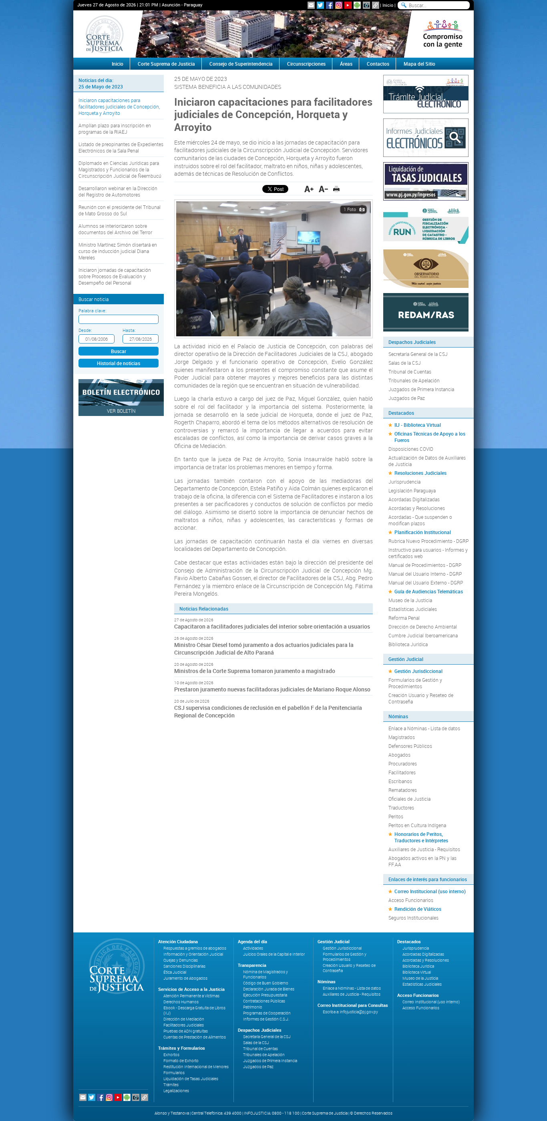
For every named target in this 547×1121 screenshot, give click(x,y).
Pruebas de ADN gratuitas (185, 1031)
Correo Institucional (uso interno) (430, 891)
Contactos (378, 63)
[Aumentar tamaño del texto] (309, 189)
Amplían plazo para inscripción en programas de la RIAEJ (114, 128)
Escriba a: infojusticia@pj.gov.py (350, 1012)
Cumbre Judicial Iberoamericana (423, 635)
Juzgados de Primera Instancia (421, 389)
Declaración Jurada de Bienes (268, 989)
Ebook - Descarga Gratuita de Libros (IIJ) (194, 1010)
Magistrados (401, 737)
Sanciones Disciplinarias (184, 966)
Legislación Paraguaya (412, 490)
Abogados (399, 754)
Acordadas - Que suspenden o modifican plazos (420, 520)
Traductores (401, 807)
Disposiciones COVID (410, 449)
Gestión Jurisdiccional (418, 671)
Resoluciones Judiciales (420, 473)
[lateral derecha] (443, 34)
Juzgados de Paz (406, 398)
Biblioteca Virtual (416, 972)
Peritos (395, 816)
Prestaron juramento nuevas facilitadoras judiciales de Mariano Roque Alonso (272, 689)
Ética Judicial (174, 972)
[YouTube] (348, 5)
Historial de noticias (118, 363)
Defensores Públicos (410, 746)
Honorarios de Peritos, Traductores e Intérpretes (421, 837)
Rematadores (402, 790)
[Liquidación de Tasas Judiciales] (426, 180)
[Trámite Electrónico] (426, 93)
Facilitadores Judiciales (183, 1025)
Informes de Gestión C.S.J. (266, 1019)
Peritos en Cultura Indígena (417, 825)
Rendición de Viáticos (417, 909)
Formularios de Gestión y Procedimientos (415, 683)
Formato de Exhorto (181, 1060)
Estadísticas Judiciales (412, 609)
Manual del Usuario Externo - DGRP (425, 582)
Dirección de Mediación (183, 1019)
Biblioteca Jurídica (408, 644)
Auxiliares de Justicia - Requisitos (424, 849)
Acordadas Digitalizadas (414, 499)
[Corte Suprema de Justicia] (114, 966)
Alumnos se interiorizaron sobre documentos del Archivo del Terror (115, 229)
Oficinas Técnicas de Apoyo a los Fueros (429, 436)
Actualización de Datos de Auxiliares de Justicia (427, 460)
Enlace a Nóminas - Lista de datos (424, 728)
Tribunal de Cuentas (409, 371)
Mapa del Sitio (419, 63)
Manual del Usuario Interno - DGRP (425, 574)
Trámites (171, 1084)
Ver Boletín (121, 411)
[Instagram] (338, 5)
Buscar (118, 351)
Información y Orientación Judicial (193, 954)
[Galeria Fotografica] (366, 5)
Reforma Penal (404, 618)
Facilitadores (402, 772)
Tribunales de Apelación (414, 380)
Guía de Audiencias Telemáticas (428, 591)
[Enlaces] (375, 5)
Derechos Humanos (181, 1001)
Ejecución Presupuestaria (265, 995)
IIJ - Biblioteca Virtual (417, 425)
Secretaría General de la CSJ (418, 354)
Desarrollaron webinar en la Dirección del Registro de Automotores (117, 191)
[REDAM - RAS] (426, 311)
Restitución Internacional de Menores (196, 1066)
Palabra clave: (92, 310)
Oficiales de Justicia (409, 799)
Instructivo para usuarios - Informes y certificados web (428, 552)
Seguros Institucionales (413, 917)
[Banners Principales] (273, 34)
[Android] (357, 5)
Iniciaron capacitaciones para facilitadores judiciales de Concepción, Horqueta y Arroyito (119, 106)
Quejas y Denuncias (180, 960)
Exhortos (171, 1054)
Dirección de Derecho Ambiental (422, 626)
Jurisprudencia (404, 481)
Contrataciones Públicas (264, 1001)
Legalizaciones (176, 1090)
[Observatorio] (426, 268)
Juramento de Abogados (185, 978)
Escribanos (400, 781)
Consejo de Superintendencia (241, 63)
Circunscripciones (306, 63)
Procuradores (402, 763)
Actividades (253, 948)
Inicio (387, 5)
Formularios (174, 1072)
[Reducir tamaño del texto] (323, 189)
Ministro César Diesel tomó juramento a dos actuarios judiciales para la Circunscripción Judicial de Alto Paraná (264, 648)
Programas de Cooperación (267, 1013)
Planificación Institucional (422, 532)
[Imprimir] (336, 189)
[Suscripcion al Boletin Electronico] (311, 5)
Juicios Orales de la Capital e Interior (274, 954)
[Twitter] (320, 5)
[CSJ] (104, 34)
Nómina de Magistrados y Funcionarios (265, 974)
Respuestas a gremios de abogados (194, 948)
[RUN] (426, 224)
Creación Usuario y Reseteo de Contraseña (420, 698)
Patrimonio (252, 1007)
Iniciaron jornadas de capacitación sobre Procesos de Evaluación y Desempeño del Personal (114, 276)
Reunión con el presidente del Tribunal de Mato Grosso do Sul (119, 210)
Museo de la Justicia (410, 600)
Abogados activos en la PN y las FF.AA (422, 861)
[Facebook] (329, 5)
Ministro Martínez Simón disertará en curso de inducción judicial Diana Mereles (117, 251)
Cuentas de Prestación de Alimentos (194, 1037)
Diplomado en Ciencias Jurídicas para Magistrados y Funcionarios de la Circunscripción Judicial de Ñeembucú (119, 169)
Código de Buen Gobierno (265, 983)
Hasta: (129, 330)
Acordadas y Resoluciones (416, 508)
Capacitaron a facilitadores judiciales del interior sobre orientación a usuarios (272, 626)
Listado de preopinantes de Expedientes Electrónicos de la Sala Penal (120, 147)
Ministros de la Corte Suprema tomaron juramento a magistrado (254, 671)
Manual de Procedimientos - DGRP (424, 565)
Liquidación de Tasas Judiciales (190, 1078)
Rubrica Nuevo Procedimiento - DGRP (428, 541)
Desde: (85, 330)
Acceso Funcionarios (410, 900)
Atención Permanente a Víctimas (191, 995)
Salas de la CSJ (404, 363)
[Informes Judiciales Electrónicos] (426, 137)
